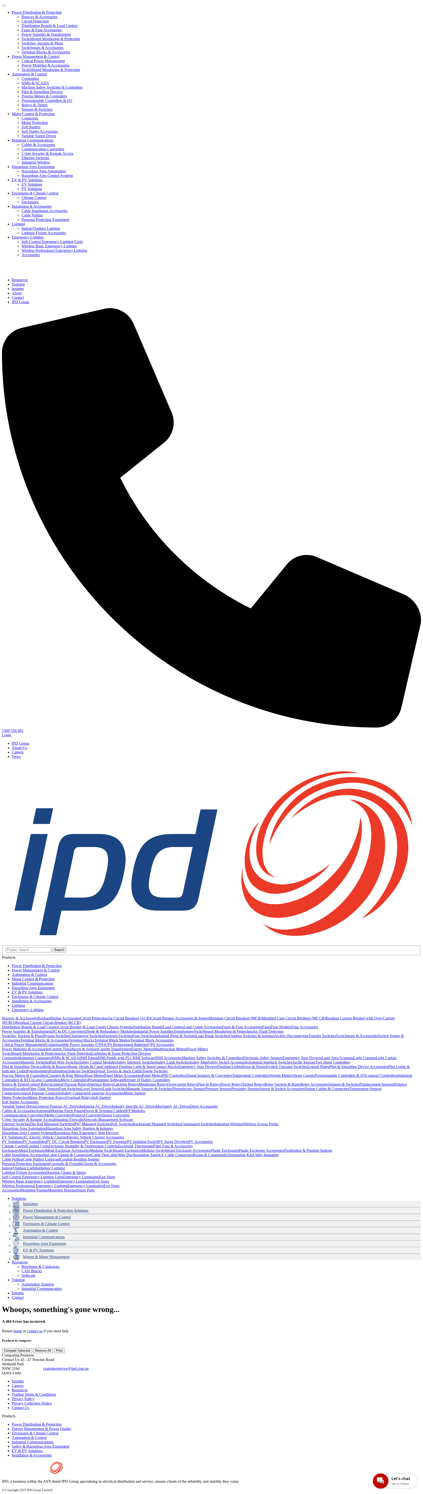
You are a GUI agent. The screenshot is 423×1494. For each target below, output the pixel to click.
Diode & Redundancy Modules (109, 1031)
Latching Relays (126, 1084)
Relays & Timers (34, 105)
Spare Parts (85, 1190)
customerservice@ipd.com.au (66, 1368)
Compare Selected (17, 1350)
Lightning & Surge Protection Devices (121, 1053)
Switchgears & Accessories (42, 48)
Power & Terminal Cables (104, 1111)
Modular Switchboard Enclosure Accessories (176, 1150)
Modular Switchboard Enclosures (115, 1150)
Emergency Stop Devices (302, 1058)
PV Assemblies (34, 1142)
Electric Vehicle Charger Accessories (95, 1137)
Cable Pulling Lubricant (41, 1159)
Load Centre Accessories (203, 1027)
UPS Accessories (161, 1045)
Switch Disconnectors (291, 1036)
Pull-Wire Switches (64, 1062)
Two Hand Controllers (332, 1062)
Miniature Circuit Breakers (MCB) (235, 1018)
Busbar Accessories (65, 1018)
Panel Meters (152, 1075)
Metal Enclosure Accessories (68, 1150)
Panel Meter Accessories (123, 1075)
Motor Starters (135, 1093)
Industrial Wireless (36, 162)
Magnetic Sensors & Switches (149, 1089)
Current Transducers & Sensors (74, 1049)
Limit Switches (114, 1089)
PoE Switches (122, 1124)
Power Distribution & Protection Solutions (55, 1210)
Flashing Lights (229, 1067)
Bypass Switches (56, 1036)
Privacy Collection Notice (32, 1403)
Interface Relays (100, 1084)
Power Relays (231, 1084)
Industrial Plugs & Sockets (175, 1036)
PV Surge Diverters (173, 1142)
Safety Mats (199, 1062)
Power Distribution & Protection (37, 12)
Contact (18, 1297)
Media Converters (58, 1115)
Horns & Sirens (253, 1067)
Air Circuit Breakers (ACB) (129, 1018)
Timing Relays (253, 1084)
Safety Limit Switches (173, 1062)
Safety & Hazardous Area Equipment (40, 1446)
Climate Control (34, 197)
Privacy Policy (23, 1399)
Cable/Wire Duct (121, 1155)
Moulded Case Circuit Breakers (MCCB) (294, 1018)
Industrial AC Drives (96, 1106)
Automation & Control (29, 74)
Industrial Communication (42, 1289)
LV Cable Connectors (176, 1155)
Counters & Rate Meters (66, 1075)
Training (18, 1280)
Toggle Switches (155, 1071)
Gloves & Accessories (99, 1164)
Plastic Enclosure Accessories (261, 1150)
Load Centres (173, 1027)
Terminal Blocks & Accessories (46, 52)
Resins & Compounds (210, 1155)
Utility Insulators (266, 1155)
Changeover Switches (86, 1036)
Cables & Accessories (38, 145)
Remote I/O (133, 1080)
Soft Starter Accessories (40, 131)
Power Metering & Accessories (46, 65)
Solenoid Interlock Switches (270, 1062)
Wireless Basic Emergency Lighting (49, 246)
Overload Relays (79, 1097)
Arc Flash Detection (267, 1031)
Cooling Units (37, 1146)
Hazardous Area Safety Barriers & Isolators (79, 1128)
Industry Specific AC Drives (134, 1106)
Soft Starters (31, 127)
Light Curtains (364, 1058)
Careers (18, 752)
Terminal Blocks (81, 1040)
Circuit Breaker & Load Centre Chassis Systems (95, 1027)
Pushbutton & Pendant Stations (308, 1150)
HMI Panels (88, 1058)
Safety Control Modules (97, 1062)
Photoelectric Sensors (188, 1089)
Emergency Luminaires (81, 1177)
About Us (19, 748)
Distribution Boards (147, 1027)
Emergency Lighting (28, 237)
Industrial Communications (32, 140)
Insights (18, 1293)
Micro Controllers (74, 1080)
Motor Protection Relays (47, 1097)
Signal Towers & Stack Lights (118, 1071)
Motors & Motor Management (46, 1257)
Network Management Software (108, 1119)
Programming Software (106, 1080)
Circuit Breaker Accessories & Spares (180, 1018)
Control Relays (39, 1084)
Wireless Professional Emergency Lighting (54, 250)
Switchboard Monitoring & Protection (51, 39)
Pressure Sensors (218, 1089)
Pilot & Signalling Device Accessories (358, 1067)
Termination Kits (240, 1155)
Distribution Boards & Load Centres (50, 26)
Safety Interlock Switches (136, 1062)
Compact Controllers (381, 1075)
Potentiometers (37, 1071)
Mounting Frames (34, 1190)
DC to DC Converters (68, 1031)
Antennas (42, 1111)
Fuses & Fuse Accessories (42, 30)
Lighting (18, 224)
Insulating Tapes (146, 1155)
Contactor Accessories (106, 1093)
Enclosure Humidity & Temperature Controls (83, 1146)
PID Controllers (174, 1075)
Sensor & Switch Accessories (282, 1089)
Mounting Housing (62, 1190)
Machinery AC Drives (173, 1106)
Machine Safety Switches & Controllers (52, 87)
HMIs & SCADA (35, 83)
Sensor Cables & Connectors (327, 1089)
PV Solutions (32, 189)
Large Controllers (46, 1080)
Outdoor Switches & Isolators (252, 1036)
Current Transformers (114, 1049)
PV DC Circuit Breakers (65, 1142)
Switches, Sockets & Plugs (42, 43)
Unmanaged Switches (198, 1124)
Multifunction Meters (170, 1049)
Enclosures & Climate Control (35, 193)
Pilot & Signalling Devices (42, 92)
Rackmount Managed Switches (157, 1124)
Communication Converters (43, 149)
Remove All (43, 1350)
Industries (30, 1204)
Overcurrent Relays (182, 1084)
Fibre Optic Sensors (43, 1089)
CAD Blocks (32, 1271)
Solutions (19, 1198)
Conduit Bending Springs (79, 1159)
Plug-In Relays (209, 1084)
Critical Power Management (43, 61)
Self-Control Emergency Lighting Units (52, 242)
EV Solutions (32, 184)
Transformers (184, 1031)
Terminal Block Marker (112, 1040)
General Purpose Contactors (40, 1093)
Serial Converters (116, 1115)
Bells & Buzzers (55, 1067)
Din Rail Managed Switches (51, 1124)
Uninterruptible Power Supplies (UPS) (75, 1045)
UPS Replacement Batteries (126, 1045)
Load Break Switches (212, 1036)
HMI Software (144, 1058)
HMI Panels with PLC (115, 1058)
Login (6, 735)
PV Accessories (200, 1142)
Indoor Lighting (52, 1168)
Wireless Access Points (260, 1124)
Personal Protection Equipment (45, 220)
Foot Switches (70, 1089)
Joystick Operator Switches (286, 1067)
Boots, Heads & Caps (85, 1067)
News (16, 756)
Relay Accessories (315, 1084)
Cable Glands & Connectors (70, 1155)
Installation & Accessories (32, 206)
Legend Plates (318, 1067)
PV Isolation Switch (142, 1142)
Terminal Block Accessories (152, 1040)
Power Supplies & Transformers (46, 34)
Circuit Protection (35, 21)
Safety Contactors (75, 1093)
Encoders (21, 1089)
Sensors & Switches (37, 109)
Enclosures (30, 202)
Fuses (266, 1027)
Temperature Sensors (365, 1089)
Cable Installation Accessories (45, 211)
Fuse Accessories (305, 1027)
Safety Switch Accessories (228, 1062)
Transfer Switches (322, 1036)
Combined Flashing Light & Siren (128, 1067)
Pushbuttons (58, 1071)
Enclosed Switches (117, 1036)
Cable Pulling (32, 215)
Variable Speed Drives (39, 136)
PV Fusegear (117, 1142)
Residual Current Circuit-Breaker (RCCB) (48, 1022)
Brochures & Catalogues (40, 1266)
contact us (35, 1331)
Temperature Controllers (251, 1075)
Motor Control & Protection (33, 114)
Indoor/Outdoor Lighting (41, 228)
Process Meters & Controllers (44, 96)
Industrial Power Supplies (154, 1031)
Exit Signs (107, 1177)
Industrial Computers (35, 1058)
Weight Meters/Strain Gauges (292, 1075)
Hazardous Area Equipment (33, 167)
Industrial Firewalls (68, 1119)
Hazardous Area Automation (44, 171)
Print (59, 1350)
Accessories (31, 255)
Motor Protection (35, 123)
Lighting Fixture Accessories (44, 233)
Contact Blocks (166, 1067)
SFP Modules (134, 1111)
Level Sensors (92, 1089)
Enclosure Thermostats (135, 1146)
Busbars (44, 1018)
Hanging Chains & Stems (66, 1172)
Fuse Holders (281, 1027)
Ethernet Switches (35, 158)
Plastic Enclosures (225, 1150)
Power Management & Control (35, 56)
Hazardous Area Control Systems (47, 175)
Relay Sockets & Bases (283, 1084)
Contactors (30, 118)
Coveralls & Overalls (66, 1164)
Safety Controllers (156, 1080)
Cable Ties (100, 1155)
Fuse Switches (143, 1036)
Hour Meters (94, 1075)
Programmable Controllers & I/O (47, 100)
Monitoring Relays (153, 1084)
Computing (30, 78)
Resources (20, 1262)
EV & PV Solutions (27, 180)
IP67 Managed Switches (92, 1124)
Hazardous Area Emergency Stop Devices (85, 1133)
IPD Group (20, 743)
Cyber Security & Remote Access (47, 153)
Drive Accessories (204, 1106)
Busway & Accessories (39, 17)
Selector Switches (81, 1071)
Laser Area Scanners (337, 1058)
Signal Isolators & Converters (209, 1075)
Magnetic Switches (35, 1062)
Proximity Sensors (245, 1089)
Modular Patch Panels (67, 1111)
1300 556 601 (31, 1369)
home (17, 1331)
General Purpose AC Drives (58, 1106)
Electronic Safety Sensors (262, 1058)
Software (28, 1275)
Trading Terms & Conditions (34, 1394)
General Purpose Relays (69, 1084)
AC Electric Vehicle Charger (45, 1137)
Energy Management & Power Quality (41, 1429)
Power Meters (197, 1049)
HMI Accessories (168, 1058)
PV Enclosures (95, 1142)
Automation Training (38, 1284)
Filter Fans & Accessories (173, 1146)
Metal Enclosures (32, 1150)
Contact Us (20, 1408)
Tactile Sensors (303, 1062)
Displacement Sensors (377, 1084)
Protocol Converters (87, 1115)
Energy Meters (142, 1049)
